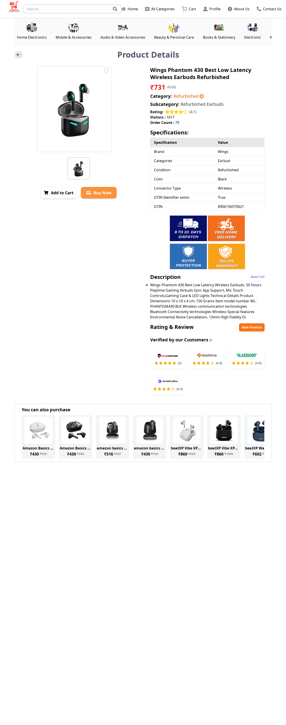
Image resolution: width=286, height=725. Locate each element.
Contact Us (272, 8)
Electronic (252, 37)
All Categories (163, 8)
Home (133, 8)
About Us (242, 8)
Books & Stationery (219, 37)
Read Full (258, 277)
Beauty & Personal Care (174, 37)
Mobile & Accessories (74, 37)
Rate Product (252, 327)
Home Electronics (32, 37)
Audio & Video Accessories (123, 37)
